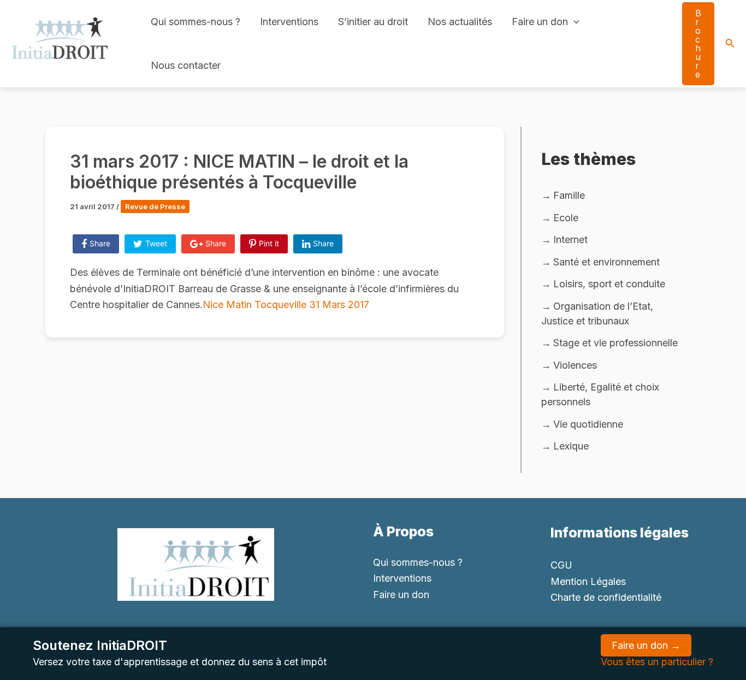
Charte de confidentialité (605, 597)
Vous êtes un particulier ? (657, 661)
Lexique (571, 446)
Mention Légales (588, 581)
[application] (573, 22)
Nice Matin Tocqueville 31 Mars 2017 (286, 304)
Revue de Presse (155, 206)
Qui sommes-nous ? (195, 21)
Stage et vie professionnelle (615, 342)
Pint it (269, 243)
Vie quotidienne (588, 424)
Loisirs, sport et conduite (609, 283)
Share (100, 243)
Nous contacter (186, 65)
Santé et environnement (606, 262)
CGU (561, 565)
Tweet (156, 243)
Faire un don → (646, 645)
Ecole (565, 217)
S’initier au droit (373, 21)
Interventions (289, 21)
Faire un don (540, 21)
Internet (570, 239)
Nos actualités (460, 21)
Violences (575, 365)
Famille (569, 195)
